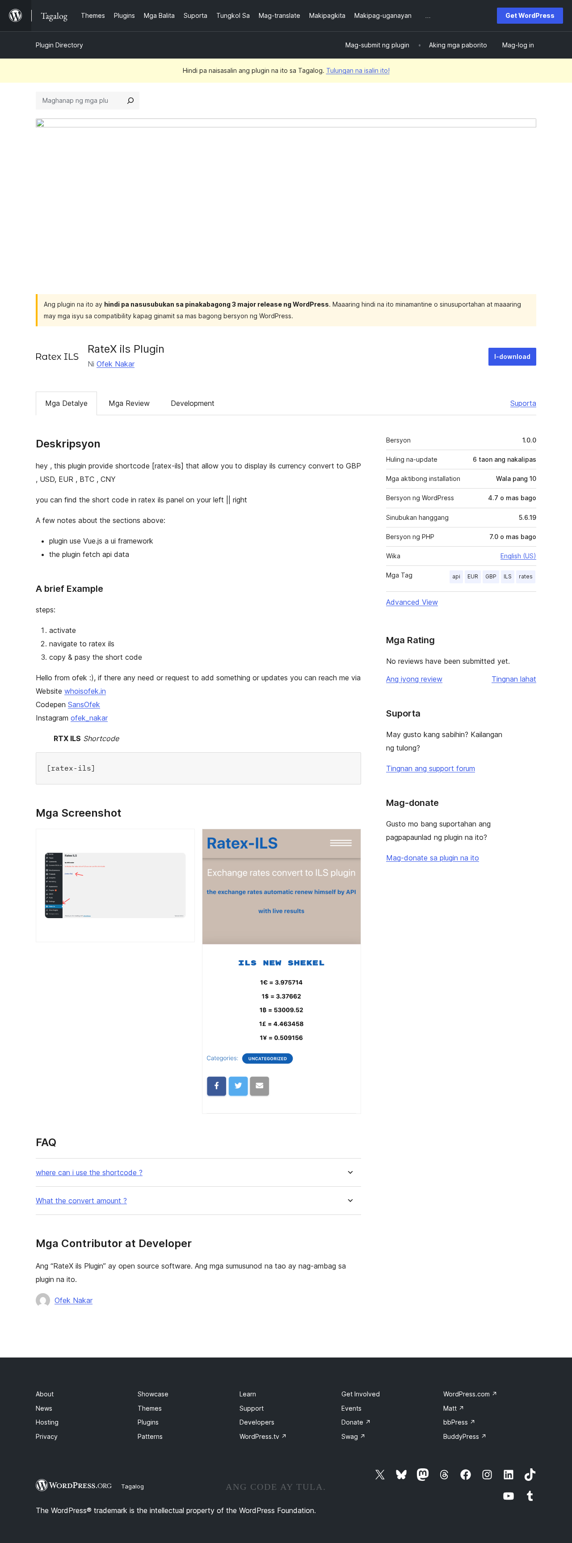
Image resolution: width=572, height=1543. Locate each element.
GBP (490, 576)
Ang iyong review (414, 679)
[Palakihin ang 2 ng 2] (349, 840)
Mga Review (129, 403)
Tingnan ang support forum (430, 768)
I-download (512, 356)
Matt (453, 1408)
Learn (248, 1394)
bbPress (459, 1422)
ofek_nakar (89, 717)
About (45, 1394)
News (44, 1408)
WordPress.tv (263, 1436)
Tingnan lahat (514, 679)
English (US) (518, 556)
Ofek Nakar (116, 363)
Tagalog (132, 1486)
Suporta (523, 403)
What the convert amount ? (81, 1201)
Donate (356, 1422)
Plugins (148, 1422)
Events (351, 1408)
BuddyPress (465, 1436)
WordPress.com (470, 1394)
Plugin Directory (59, 45)
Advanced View (412, 602)
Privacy (47, 1436)
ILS (508, 576)
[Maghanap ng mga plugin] (130, 101)
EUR (472, 576)
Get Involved (360, 1394)
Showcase (153, 1394)
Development (192, 403)
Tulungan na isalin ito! (358, 70)
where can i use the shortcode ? (89, 1172)
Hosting (47, 1422)
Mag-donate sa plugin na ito (432, 857)
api (456, 576)
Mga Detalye (66, 403)
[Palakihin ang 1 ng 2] (182, 840)
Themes (150, 1408)
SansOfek (84, 704)
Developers (257, 1422)
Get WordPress (530, 15)
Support (252, 1408)
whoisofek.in (85, 691)
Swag (353, 1436)
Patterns (150, 1436)
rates (526, 576)
